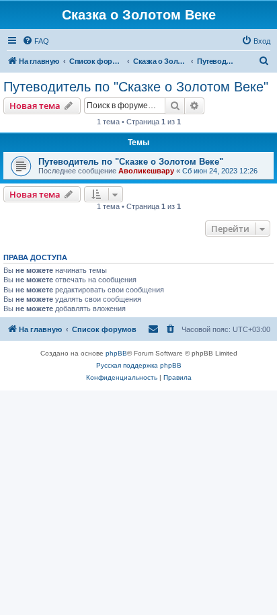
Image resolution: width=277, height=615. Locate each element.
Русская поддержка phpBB (139, 365)
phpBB (116, 353)
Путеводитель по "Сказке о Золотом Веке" (135, 86)
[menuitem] (35, 41)
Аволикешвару (146, 171)
